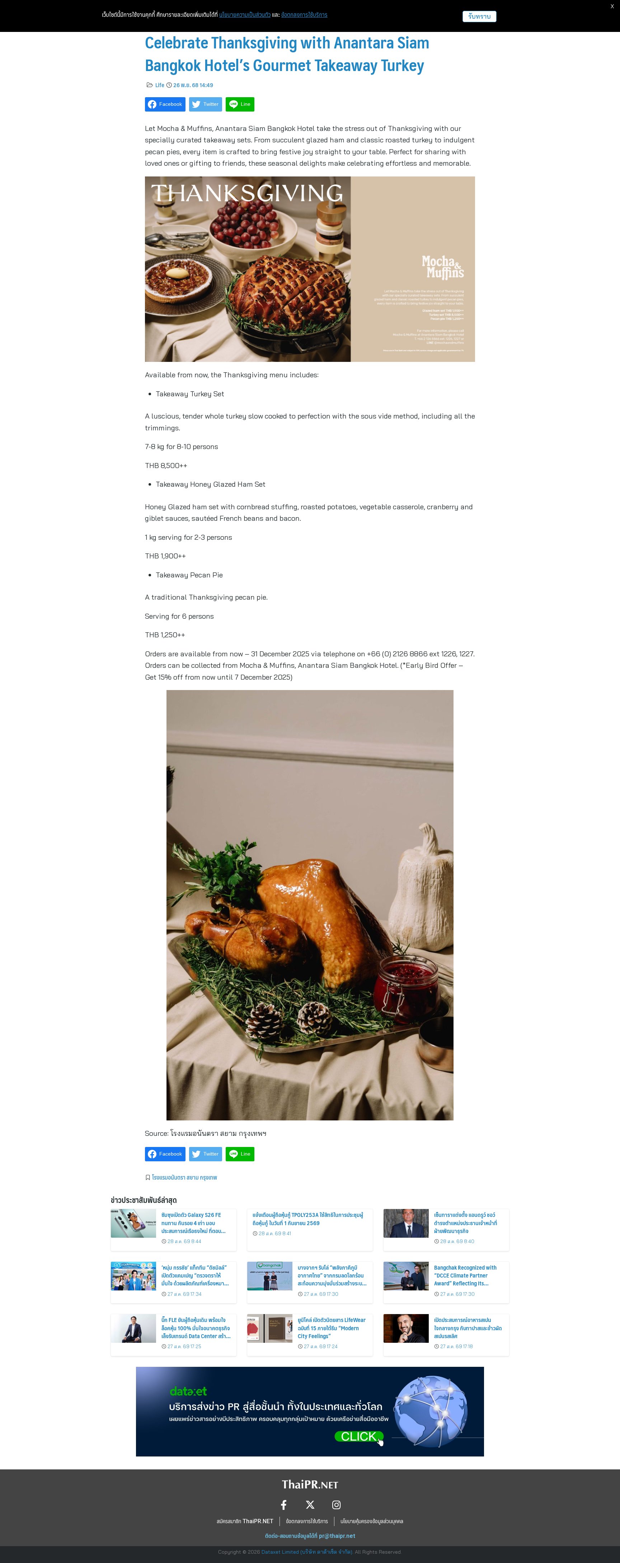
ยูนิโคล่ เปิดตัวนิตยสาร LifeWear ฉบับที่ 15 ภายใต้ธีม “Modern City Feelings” (332, 1328)
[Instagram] (337, 1505)
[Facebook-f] (283, 1505)
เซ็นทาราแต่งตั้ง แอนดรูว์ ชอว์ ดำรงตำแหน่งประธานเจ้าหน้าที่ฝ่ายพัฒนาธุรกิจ (465, 1223)
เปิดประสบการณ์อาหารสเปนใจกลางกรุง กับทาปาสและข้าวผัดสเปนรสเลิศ (468, 1328)
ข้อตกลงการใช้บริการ (304, 14)
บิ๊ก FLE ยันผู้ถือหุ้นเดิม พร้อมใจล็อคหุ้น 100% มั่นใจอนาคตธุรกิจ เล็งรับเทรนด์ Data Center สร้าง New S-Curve (195, 1332)
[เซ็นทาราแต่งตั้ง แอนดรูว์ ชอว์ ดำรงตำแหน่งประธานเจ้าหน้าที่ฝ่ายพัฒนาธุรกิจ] (406, 1223)
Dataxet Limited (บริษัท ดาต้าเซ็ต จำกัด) (307, 1552)
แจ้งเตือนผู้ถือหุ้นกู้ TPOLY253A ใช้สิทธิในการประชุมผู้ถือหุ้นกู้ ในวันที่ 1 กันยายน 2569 (308, 1218)
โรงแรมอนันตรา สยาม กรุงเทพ (184, 1177)
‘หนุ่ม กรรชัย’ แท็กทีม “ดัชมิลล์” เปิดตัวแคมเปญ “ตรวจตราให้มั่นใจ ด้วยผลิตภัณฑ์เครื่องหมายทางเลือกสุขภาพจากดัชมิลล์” (194, 1279)
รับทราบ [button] (479, 16)
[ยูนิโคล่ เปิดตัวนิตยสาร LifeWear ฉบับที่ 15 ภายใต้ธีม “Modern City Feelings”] (269, 1328)
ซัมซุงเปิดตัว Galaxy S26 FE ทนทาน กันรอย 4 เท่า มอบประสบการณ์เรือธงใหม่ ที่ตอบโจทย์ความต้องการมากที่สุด (191, 1226)
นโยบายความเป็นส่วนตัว (245, 14)
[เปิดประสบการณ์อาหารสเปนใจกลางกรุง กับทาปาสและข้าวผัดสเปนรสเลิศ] (406, 1328)
